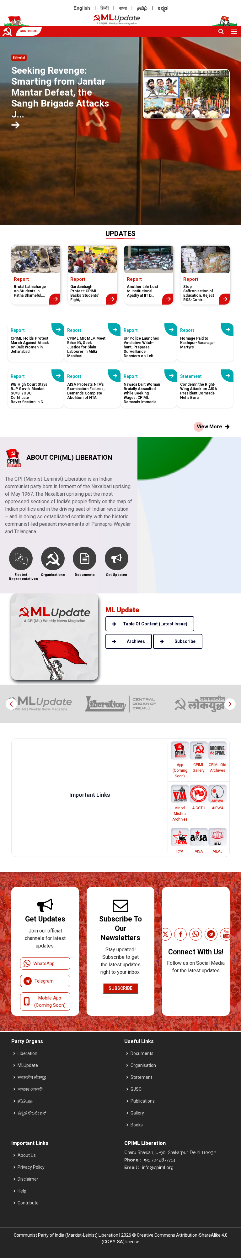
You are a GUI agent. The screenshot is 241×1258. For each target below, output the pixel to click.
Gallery (137, 1113)
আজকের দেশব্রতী (30, 1089)
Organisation (143, 1065)
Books (137, 1125)
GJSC (136, 1089)
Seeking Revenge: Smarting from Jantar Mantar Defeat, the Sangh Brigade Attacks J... (60, 92)
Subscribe (120, 988)
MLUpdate (28, 1065)
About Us (27, 1155)
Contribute (28, 1203)
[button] (230, 704)
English (81, 8)
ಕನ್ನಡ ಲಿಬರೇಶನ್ (32, 1113)
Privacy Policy (31, 1167)
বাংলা (123, 8)
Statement (141, 1077)
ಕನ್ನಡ (163, 8)
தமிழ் (142, 8)
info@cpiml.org (157, 1167)
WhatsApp (44, 963)
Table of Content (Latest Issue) (155, 623)
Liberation (27, 1053)
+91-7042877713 (158, 1159)
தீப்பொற (25, 1101)
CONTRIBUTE (29, 31)
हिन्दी (104, 8)
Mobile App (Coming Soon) (50, 1001)
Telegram (44, 981)
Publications (143, 1101)
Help (22, 1191)
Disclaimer (28, 1179)
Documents (142, 1053)
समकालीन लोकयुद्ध (32, 1077)
